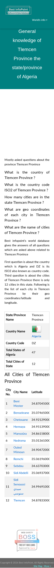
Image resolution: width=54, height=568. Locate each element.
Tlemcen (19, 500)
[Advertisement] (27, 127)
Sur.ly (32, 548)
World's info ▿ (39, 20)
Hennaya (19, 426)
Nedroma (20, 440)
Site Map (38, 566)
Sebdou (18, 466)
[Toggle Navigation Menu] (46, 6)
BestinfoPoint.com (27, 541)
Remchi (18, 459)
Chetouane (21, 419)
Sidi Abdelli (21, 473)
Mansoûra (20, 433)
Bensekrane (21, 412)
